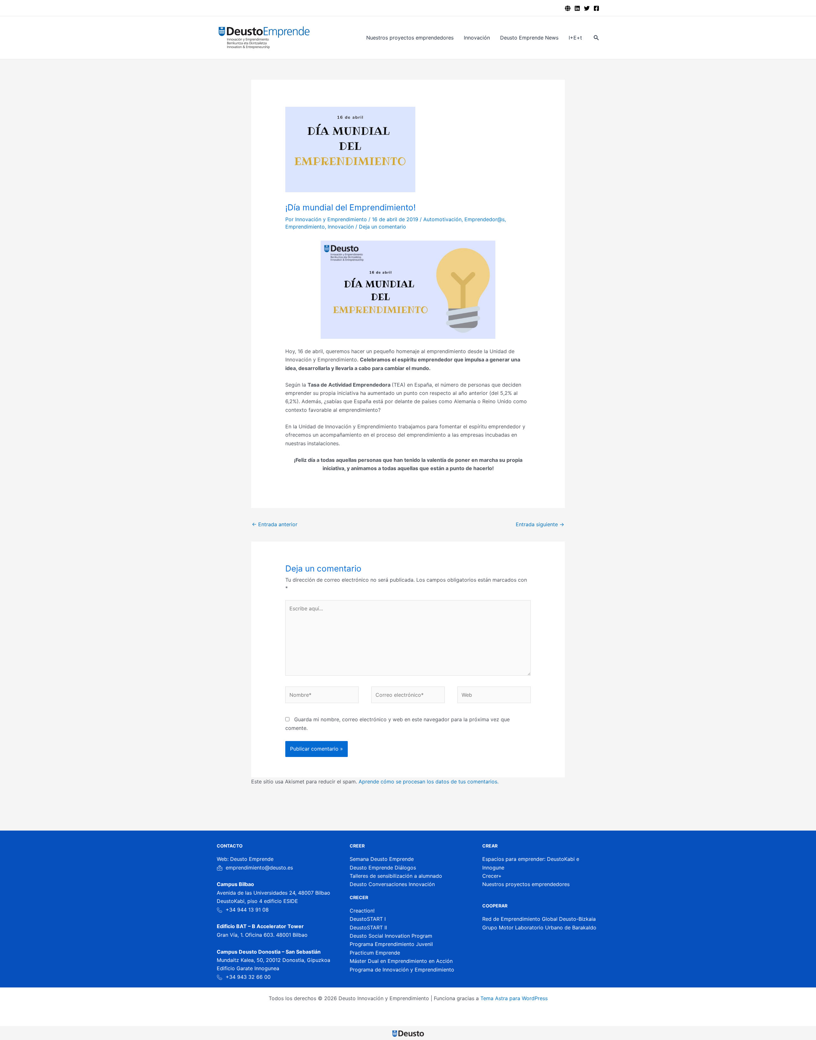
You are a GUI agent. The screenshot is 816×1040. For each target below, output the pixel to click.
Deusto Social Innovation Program (391, 936)
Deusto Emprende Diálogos (383, 867)
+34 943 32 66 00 (248, 977)
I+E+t (575, 37)
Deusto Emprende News (529, 37)
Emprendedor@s (484, 219)
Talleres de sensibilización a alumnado (396, 876)
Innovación (477, 37)
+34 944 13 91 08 (247, 909)
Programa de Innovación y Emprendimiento (402, 969)
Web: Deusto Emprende (245, 859)
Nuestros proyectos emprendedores (410, 37)
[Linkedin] (577, 8)
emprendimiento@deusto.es (259, 867)
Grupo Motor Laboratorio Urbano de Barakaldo (539, 927)
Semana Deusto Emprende (382, 859)
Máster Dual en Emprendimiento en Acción (401, 961)
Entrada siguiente (540, 524)
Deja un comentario (382, 226)
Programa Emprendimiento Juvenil (391, 944)
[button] (596, 38)
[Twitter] (587, 8)
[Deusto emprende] (568, 8)
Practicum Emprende (375, 952)
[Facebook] (596, 8)
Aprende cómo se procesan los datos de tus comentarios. (429, 781)
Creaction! (362, 910)
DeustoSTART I (368, 919)
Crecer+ (492, 876)
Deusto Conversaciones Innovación (392, 884)
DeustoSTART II (368, 927)
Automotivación (442, 219)
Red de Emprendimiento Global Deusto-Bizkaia (539, 919)
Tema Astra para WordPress (514, 998)
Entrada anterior (274, 524)
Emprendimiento (305, 226)
